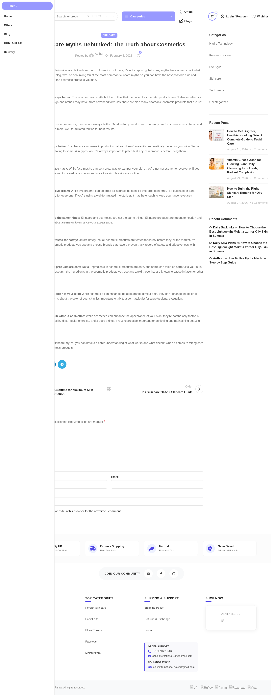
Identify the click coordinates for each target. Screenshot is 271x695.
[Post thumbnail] (216, 140)
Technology (216, 90)
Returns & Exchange (157, 619)
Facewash (91, 641)
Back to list (109, 389)
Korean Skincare (220, 55)
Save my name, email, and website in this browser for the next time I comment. (70, 511)
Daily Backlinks (223, 227)
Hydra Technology (221, 43)
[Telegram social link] (62, 364)
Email (114, 476)
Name (19, 476)
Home (148, 630)
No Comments (259, 149)
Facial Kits (91, 619)
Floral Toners (93, 630)
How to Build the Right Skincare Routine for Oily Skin (244, 193)
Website (20, 493)
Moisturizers (93, 652)
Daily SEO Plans (224, 242)
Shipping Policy (153, 607)
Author (99, 53)
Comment (22, 430)
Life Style (215, 67)
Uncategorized (218, 102)
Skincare (109, 35)
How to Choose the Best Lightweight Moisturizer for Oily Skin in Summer (238, 231)
